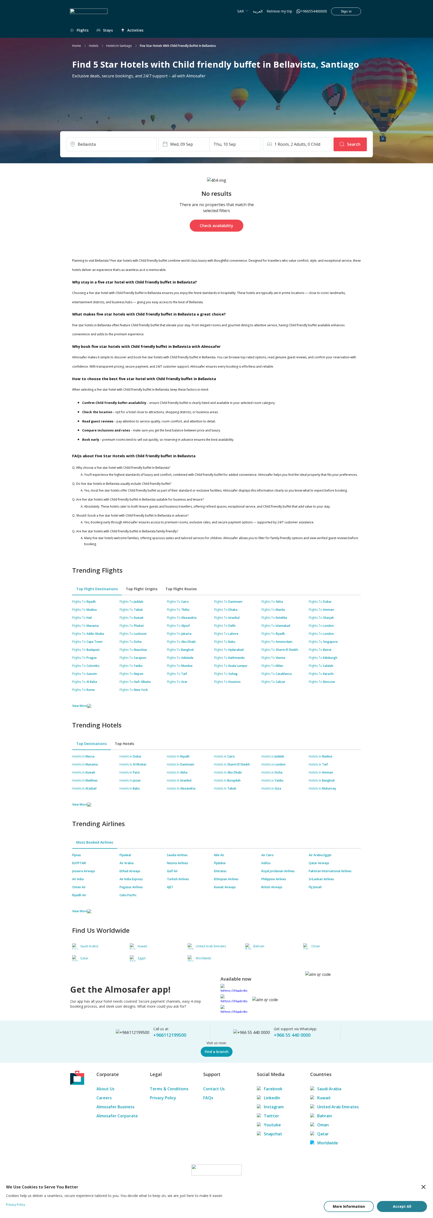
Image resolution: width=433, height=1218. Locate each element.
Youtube (272, 1124)
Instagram (274, 1106)
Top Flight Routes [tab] (181, 588)
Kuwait (324, 1097)
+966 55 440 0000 (292, 1035)
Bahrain (324, 1115)
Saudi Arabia (329, 1088)
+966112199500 (169, 1035)
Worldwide (327, 1142)
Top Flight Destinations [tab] (97, 588)
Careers (104, 1097)
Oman (323, 1124)
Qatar (323, 1133)
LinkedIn (272, 1097)
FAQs (208, 1097)
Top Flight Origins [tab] (141, 588)
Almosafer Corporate (117, 1115)
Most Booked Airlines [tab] (94, 842)
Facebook (273, 1088)
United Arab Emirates (338, 1106)
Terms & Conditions (169, 1088)
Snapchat (273, 1133)
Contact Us (214, 1088)
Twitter (271, 1115)
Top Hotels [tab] (124, 743)
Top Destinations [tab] (91, 743)
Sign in (346, 11)
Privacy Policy (163, 1097)
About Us (105, 1088)
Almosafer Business (115, 1106)
